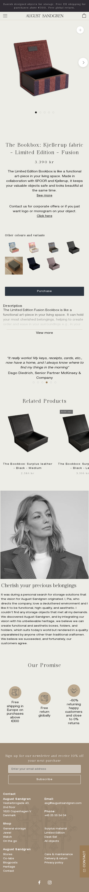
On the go (10, 841)
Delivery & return (55, 858)
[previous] (6, 62)
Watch (7, 837)
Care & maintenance (58, 854)
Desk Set (50, 837)
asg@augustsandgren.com (63, 803)
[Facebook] (39, 883)
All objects (51, 841)
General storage (14, 829)
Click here (44, 216)
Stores (7, 854)
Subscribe (44, 779)
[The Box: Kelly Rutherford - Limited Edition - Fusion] (15, 259)
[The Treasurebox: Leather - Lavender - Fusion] (54, 259)
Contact (8, 871)
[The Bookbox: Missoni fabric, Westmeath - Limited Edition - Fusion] (54, 242)
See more (44, 195)
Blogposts (10, 863)
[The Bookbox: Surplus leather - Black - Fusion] (74, 242)
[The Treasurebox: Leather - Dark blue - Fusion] (35, 259)
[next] (83, 62)
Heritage (9, 867)
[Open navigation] (5, 15)
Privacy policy (53, 863)
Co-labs (8, 858)
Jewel (7, 833)
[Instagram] (50, 883)
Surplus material (55, 829)
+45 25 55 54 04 (55, 815)
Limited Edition (54, 833)
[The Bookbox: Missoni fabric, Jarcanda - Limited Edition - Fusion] (35, 242)
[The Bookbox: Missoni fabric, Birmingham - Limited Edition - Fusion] (15, 242)
